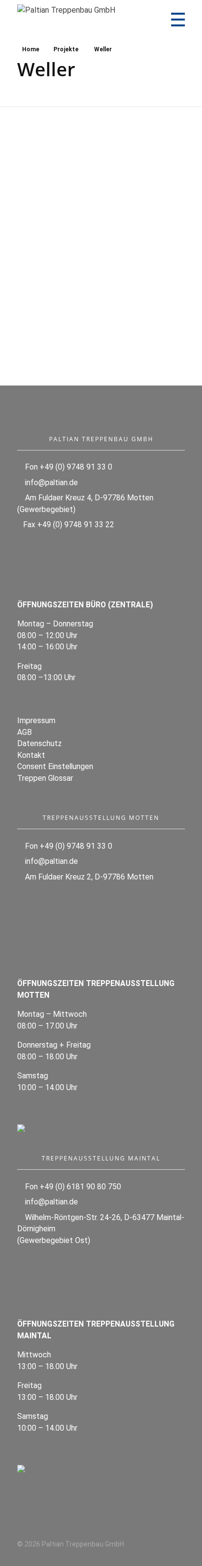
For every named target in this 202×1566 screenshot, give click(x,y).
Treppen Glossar (45, 778)
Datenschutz (39, 743)
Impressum (36, 720)
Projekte (65, 49)
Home (30, 49)
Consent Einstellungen (55, 766)
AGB (24, 732)
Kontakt (31, 755)
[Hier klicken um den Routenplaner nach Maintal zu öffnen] (101, 1469)
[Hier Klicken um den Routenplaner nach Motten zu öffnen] (101, 1128)
